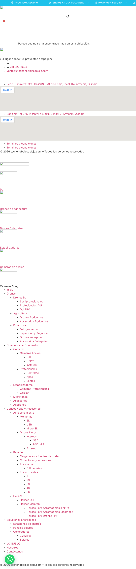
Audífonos (19, 404)
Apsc (30, 377)
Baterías (18, 452)
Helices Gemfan (30, 504)
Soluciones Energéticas (21, 519)
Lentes (31, 380)
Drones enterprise (31, 337)
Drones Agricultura (31, 317)
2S (28, 480)
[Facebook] (13, 77)
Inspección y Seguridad (34, 333)
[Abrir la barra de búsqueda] (68, 16)
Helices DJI (27, 500)
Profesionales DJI (31, 305)
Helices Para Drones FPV (42, 515)
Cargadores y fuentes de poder (39, 456)
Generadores (21, 531)
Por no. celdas (29, 472)
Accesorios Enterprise (33, 341)
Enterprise (19, 325)
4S (28, 488)
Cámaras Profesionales (34, 388)
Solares (24, 539)
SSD (35, 440)
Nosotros (12, 547)
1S (28, 476)
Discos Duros (28, 432)
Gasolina (25, 535)
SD (28, 420)
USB (29, 424)
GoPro (30, 361)
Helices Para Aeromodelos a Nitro (48, 507)
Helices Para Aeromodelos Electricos (50, 511)
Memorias (26, 416)
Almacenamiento (23, 412)
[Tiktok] (22, 77)
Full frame (33, 373)
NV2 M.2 (38, 444)
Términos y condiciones (21, 143)
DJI (29, 357)
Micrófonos (20, 396)
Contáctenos (15, 551)
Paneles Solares (23, 527)
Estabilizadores (23, 384)
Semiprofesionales (31, 301)
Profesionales (28, 369)
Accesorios (20, 400)
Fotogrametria (29, 329)
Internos (32, 436)
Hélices (17, 496)
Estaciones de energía (27, 523)
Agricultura (20, 313)
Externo (31, 448)
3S (28, 484)
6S (28, 492)
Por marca (26, 464)
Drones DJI (20, 297)
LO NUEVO (13, 543)
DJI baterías (34, 468)
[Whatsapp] (31, 77)
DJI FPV (25, 309)
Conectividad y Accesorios (23, 408)
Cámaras (18, 349)
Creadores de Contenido (22, 345)
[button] (10, 559)
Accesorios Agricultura (34, 321)
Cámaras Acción (30, 353)
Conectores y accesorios (35, 460)
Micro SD (32, 428)
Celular (24, 392)
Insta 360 (32, 365)
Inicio (10, 289)
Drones (11, 293)
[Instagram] (4, 77)
